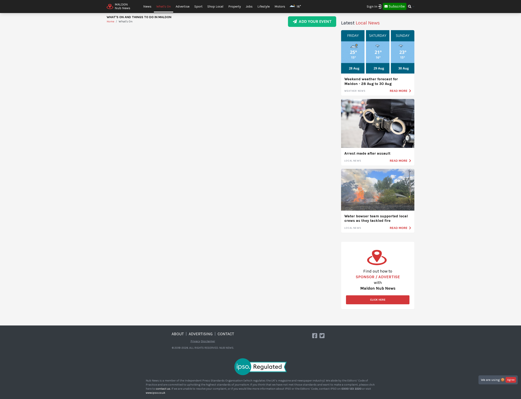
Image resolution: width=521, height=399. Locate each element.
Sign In (372, 6)
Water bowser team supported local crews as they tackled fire (376, 218)
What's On (163, 6)
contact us (163, 388)
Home (110, 21)
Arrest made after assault (367, 153)
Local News (352, 160)
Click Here (377, 299)
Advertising (201, 334)
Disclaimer (208, 341)
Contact (226, 334)
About (178, 334)
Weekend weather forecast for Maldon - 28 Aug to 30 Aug (371, 81)
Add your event (314, 21)
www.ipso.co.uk (155, 393)
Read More (398, 91)
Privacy (195, 341)
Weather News (355, 90)
